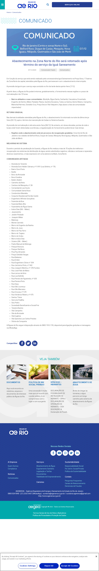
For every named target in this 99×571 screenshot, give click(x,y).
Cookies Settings (28, 566)
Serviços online (72, 5)
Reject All (49, 566)
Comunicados (16, 12)
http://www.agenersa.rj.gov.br (49, 496)
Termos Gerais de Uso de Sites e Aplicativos (49, 513)
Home (9, 12)
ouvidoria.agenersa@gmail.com (78, 494)
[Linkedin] (35, 343)
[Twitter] (28, 343)
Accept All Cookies (69, 566)
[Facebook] (22, 343)
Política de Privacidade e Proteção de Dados (49, 515)
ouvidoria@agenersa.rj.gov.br (54, 494)
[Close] (96, 556)
